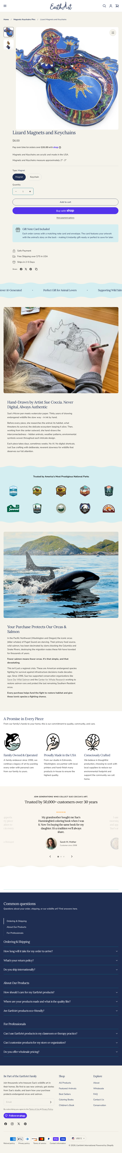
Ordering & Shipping (17, 921)
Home (6, 19)
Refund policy (9, 1143)
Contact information (58, 1143)
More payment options (65, 217)
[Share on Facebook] (21, 269)
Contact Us (98, 1099)
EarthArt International (86, 1145)
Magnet (19, 176)
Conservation (99, 1105)
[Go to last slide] (50, 856)
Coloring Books (66, 1099)
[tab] (9, 32)
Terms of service (39, 1143)
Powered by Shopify (105, 1145)
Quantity (16, 184)
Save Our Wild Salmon (18, 679)
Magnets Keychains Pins (24, 19)
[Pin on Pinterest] (30, 269)
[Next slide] (72, 856)
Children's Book (66, 1105)
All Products (65, 1082)
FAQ (95, 1094)
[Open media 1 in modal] (113, 32)
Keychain (34, 176)
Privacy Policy (47, 1109)
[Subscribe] (50, 1102)
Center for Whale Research (51, 679)
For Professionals (15, 932)
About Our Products (16, 927)
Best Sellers (65, 1094)
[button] (5, 6)
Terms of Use (34, 1109)
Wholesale (98, 1088)
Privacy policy (24, 1143)
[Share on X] (25, 269)
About (96, 1082)
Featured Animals (67, 1088)
